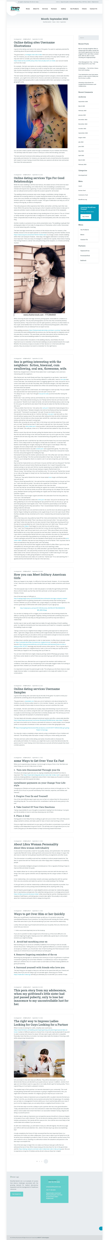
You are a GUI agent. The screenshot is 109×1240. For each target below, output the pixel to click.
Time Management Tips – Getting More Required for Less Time (88, 62)
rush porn (45, 408)
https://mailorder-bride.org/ (22, 974)
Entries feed (82, 190)
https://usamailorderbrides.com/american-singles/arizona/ (33, 642)
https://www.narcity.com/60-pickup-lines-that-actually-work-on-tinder (34, 61)
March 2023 (81, 106)
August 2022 (82, 137)
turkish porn (40, 449)
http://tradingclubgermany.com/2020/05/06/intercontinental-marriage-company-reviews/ (40, 598)
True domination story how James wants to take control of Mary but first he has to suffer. (88, 76)
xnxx (50, 477)
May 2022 (81, 151)
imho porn (41, 500)
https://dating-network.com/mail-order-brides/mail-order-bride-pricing (40, 1149)
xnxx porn (51, 414)
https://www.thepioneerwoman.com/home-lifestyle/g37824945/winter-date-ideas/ (38, 720)
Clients (84, 9)
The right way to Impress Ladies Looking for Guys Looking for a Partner (41, 1022)
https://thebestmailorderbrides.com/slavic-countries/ (45, 330)
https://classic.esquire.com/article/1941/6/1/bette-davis (30, 235)
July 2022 (80, 142)
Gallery (63, 9)
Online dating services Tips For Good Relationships (39, 179)
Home (28, 9)
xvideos (26, 526)
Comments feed (83, 195)
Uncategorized (17, 39)
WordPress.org (82, 199)
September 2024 (83, 101)
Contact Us (93, 9)
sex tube (63, 379)
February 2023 (82, 110)
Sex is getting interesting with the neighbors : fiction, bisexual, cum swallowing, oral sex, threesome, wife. (40, 365)
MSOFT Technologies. (43, 1237)
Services (45, 9)
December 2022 (82, 119)
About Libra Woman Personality (36, 844)
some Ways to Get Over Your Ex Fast (39, 761)
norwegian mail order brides (33, 54)
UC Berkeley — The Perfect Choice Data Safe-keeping (88, 69)
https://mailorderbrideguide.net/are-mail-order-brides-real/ (41, 775)
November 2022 (82, 124)
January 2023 (82, 115)
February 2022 (82, 164)
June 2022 (81, 146)
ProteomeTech (85, 255)
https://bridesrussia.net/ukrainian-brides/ (26, 894)
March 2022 (81, 160)
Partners (54, 9)
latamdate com (29, 701)
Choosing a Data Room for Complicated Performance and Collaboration (87, 84)
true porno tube (44, 394)
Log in (80, 186)
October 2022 (82, 128)
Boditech (83, 260)
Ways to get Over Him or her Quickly (39, 914)
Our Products (74, 9)
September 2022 (83, 133)
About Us (36, 9)
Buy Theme (86, 216)
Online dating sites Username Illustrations (34, 44)
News (82, 234)
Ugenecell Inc (85, 251)
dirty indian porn (31, 426)
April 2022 (81, 155)
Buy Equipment (16, 1194)
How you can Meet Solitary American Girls (40, 576)
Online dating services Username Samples (37, 690)
